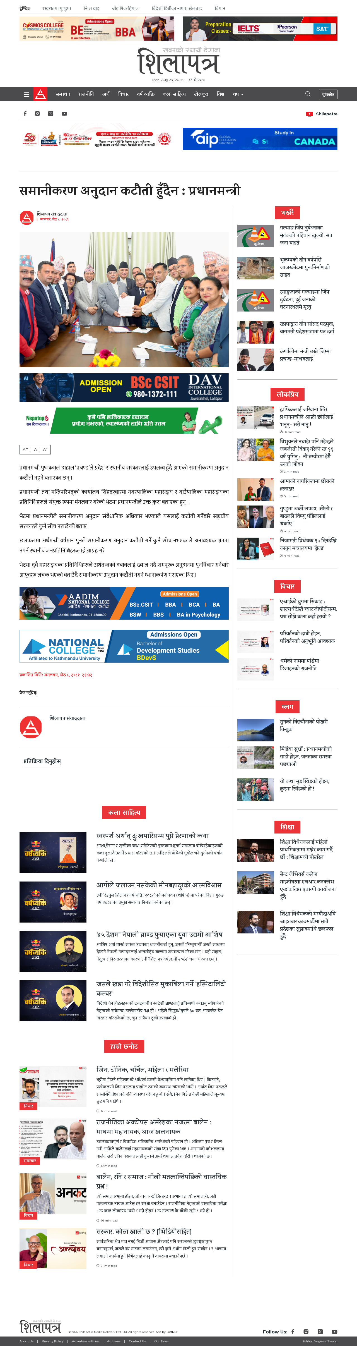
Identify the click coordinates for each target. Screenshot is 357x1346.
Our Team (161, 1341)
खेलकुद (201, 95)
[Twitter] (50, 115)
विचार (123, 95)
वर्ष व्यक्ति (146, 95)
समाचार (63, 95)
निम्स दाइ (91, 8)
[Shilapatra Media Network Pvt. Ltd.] (178, 60)
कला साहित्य (174, 95)
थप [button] (236, 95)
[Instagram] (37, 115)
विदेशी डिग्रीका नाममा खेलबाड (177, 8)
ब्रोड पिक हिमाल (125, 8)
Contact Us (137, 1341)
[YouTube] (64, 115)
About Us (26, 1341)
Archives (113, 1341)
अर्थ (106, 95)
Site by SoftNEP (167, 1332)
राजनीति (86, 95)
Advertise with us (85, 1341)
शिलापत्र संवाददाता (52, 214)
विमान (220, 8)
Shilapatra (326, 113)
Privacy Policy (53, 1341)
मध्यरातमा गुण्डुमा (56, 8)
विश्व (220, 95)
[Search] (303, 93)
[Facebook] (25, 115)
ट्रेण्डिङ (25, 8)
